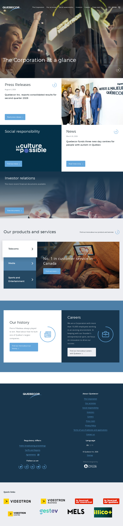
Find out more (12, 164)
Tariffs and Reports (32, 450)
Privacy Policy (90, 425)
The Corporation (90, 399)
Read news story (75, 164)
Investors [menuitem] (79, 7)
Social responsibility (90, 408)
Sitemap (90, 455)
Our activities (90, 403)
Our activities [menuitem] (51, 7)
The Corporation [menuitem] (38, 7)
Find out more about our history (21, 347)
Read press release (14, 117)
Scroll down (9, 70)
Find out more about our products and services (97, 232)
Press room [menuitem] (96, 7)
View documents (13, 210)
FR (109, 7)
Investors (90, 412)
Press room (90, 421)
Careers (90, 416)
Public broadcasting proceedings (32, 446)
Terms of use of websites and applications (90, 430)
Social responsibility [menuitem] (66, 7)
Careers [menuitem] (87, 7)
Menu (114, 7)
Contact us (90, 434)
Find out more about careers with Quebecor (81, 352)
